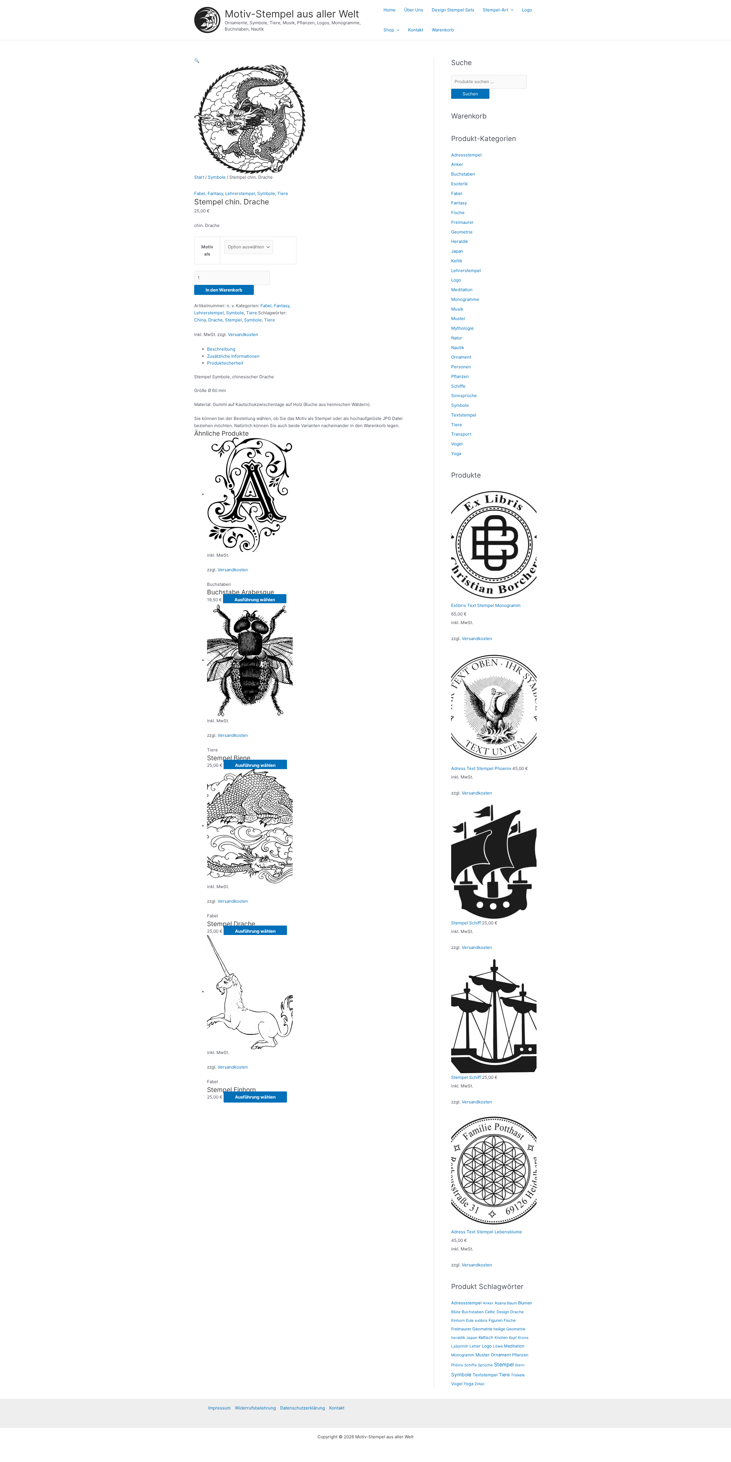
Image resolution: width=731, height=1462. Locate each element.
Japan (457, 251)
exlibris (481, 1320)
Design (503, 1312)
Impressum (219, 1408)
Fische (458, 212)
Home (389, 10)
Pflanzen (460, 376)
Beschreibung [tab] (221, 349)
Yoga (456, 453)
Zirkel (479, 1383)
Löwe (498, 1346)
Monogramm (462, 1355)
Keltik (456, 261)
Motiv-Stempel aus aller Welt (292, 14)
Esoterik (459, 183)
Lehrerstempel (240, 193)
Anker (457, 164)
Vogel (457, 444)
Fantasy (215, 193)
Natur (456, 338)
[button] (510, 10)
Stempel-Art (495, 10)
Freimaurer (462, 222)
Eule (470, 1320)
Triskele (518, 1375)
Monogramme (465, 299)
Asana (500, 1303)
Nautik (457, 347)
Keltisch (486, 1337)
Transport (461, 434)
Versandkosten (243, 334)
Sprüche (485, 1365)
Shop (388, 30)
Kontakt (415, 30)
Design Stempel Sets (453, 10)
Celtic (490, 1312)
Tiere (282, 193)
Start (199, 177)
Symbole (217, 177)
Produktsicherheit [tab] (225, 363)
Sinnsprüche (464, 395)
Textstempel (463, 415)
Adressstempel (466, 155)
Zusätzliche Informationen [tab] (233, 356)
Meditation (462, 289)
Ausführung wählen (254, 599)
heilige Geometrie (509, 1329)
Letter (475, 1346)
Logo (527, 10)
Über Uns (413, 10)
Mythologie (462, 328)
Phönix (457, 1365)
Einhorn (458, 1320)
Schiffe (458, 386)
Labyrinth (459, 1346)
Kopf (513, 1337)
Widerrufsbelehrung (255, 1408)
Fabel (199, 193)
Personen (461, 366)
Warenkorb (443, 30)
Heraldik (459, 241)
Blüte (456, 1312)
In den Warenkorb (224, 290)
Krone (523, 1337)
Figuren (496, 1320)
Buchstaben (463, 174)
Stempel (233, 320)
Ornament (461, 357)
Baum (512, 1303)
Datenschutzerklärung (302, 1408)
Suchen (470, 93)
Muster (458, 318)
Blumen (525, 1302)
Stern (520, 1365)
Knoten (501, 1337)
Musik (457, 309)
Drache (215, 320)
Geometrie (462, 232)
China (200, 320)
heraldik (458, 1337)
